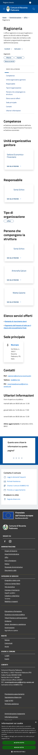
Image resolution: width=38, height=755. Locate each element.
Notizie (7, 640)
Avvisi (7, 646)
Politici (7, 564)
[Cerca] (34, 9)
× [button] (35, 722)
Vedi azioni (17, 49)
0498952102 (15, 380)
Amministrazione (15, 17)
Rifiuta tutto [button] (19, 747)
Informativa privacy (11, 717)
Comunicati (8, 643)
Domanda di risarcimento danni (16, 321)
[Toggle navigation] (4, 9)
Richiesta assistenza (12, 704)
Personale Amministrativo (14, 567)
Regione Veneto (8, 2)
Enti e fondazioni (10, 560)
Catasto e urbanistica (12, 596)
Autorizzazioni (9, 627)
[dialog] (19, 737)
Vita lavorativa (10, 587)
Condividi (7, 49)
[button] (19, 752)
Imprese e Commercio (12, 590)
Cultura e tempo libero (12, 583)
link (8, 738)
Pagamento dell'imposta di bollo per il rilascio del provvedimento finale (17, 326)
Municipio (15, 345)
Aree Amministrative (12, 554)
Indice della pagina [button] (13, 69)
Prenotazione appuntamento (14, 694)
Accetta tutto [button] (19, 743)
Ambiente (8, 621)
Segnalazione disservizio (13, 697)
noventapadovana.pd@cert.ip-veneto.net (19, 682)
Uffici (26, 17)
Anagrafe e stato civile (12, 580)
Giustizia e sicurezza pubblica (15, 614)
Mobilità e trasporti (11, 601)
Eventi (7, 659)
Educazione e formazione (13, 611)
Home (4, 17)
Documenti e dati (10, 570)
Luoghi (7, 655)
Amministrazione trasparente (15, 713)
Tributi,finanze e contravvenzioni (16, 618)
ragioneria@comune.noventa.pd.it (19, 376)
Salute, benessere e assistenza (15, 624)
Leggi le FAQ (9, 700)
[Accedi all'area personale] (30, 2)
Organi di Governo (11, 551)
